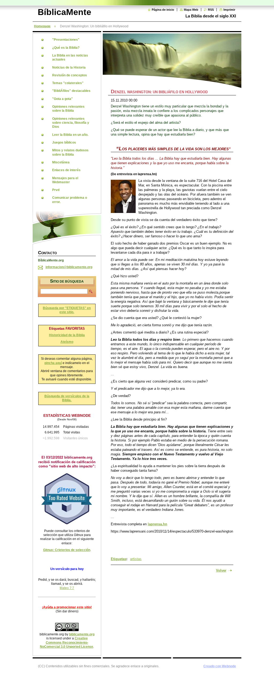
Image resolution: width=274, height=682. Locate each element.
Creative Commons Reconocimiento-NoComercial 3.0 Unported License (66, 642)
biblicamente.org (81, 634)
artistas (136, 559)
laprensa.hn (157, 524)
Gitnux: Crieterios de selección (66, 550)
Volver (221, 570)
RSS (211, 9)
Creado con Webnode (219, 666)
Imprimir (229, 9)
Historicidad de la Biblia (67, 335)
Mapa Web (191, 9)
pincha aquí (53, 363)
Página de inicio (163, 9)
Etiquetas (118, 559)
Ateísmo (66, 341)
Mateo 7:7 (67, 588)
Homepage (42, 26)
